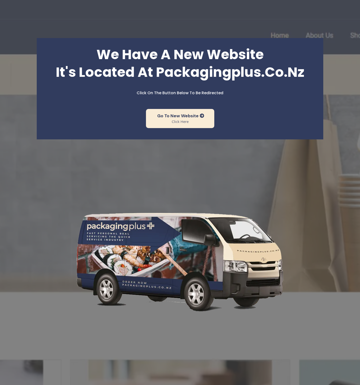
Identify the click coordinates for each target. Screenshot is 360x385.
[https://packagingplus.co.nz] (180, 260)
